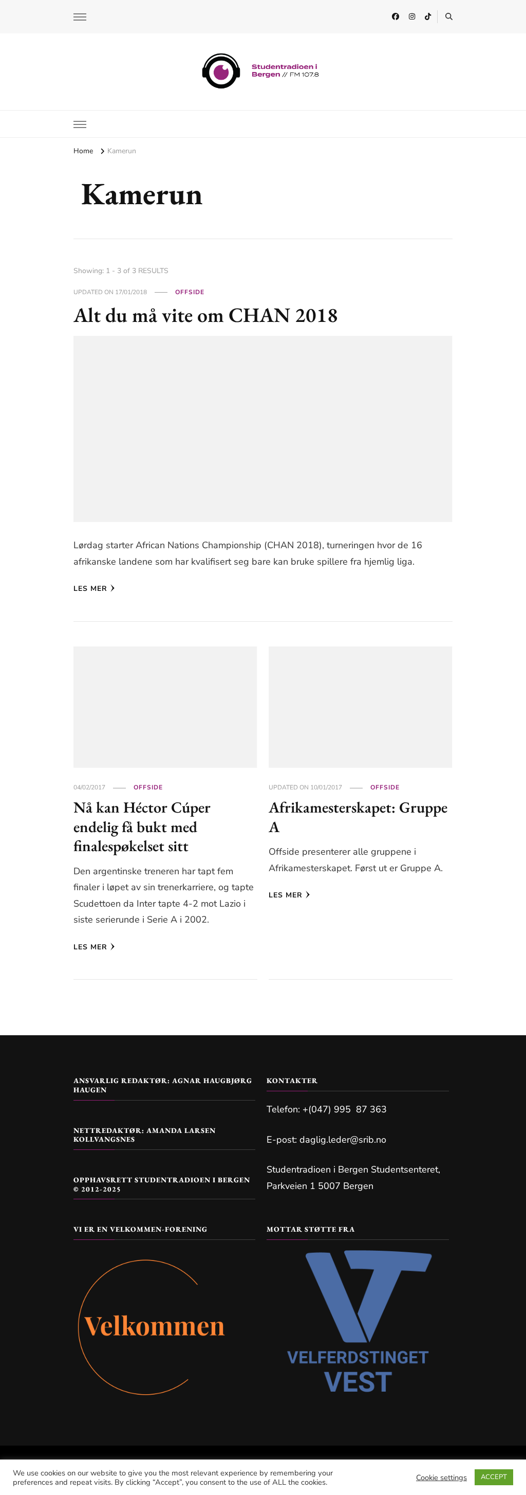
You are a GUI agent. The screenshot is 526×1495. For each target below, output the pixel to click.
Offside (189, 292)
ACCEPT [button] (494, 1477)
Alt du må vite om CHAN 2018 (205, 314)
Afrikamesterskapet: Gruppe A (358, 817)
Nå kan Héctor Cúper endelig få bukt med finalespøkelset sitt (142, 826)
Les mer (90, 588)
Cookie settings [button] (441, 1477)
